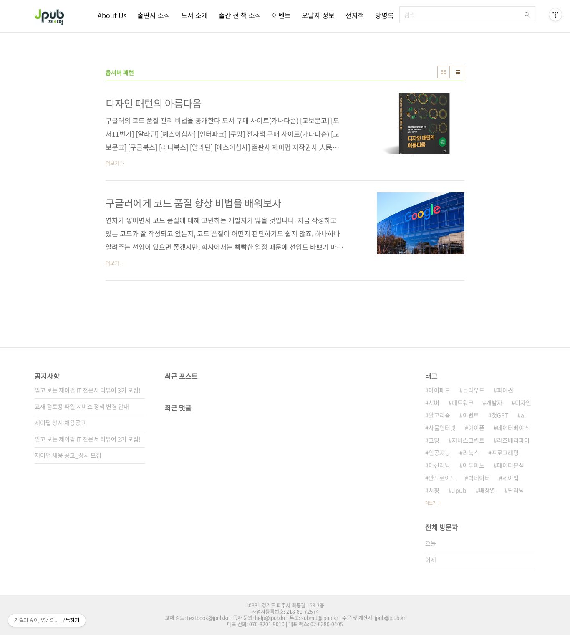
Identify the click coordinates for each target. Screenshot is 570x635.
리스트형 (458, 72)
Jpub (459, 490)
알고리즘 (439, 415)
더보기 (430, 503)
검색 (527, 15)
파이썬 (505, 390)
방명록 (384, 15)
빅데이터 (479, 477)
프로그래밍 (505, 452)
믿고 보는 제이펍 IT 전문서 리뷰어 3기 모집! (88, 390)
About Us (112, 15)
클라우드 (473, 390)
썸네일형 (443, 72)
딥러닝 (516, 490)
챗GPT (500, 415)
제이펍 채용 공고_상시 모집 (68, 455)
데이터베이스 (513, 427)
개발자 (494, 402)
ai (523, 415)
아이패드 (439, 390)
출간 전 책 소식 (240, 15)
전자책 (355, 15)
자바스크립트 (468, 440)
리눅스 (471, 452)
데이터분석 (510, 465)
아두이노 (473, 465)
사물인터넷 (442, 427)
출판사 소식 (153, 15)
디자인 (523, 402)
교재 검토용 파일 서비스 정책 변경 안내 (82, 406)
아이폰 (476, 427)
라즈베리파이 (513, 440)
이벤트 (281, 15)
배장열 (487, 490)
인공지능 (439, 452)
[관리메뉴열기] (555, 14)
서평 (434, 490)
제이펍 (510, 477)
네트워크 (463, 402)
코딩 (434, 440)
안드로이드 (442, 477)
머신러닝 (439, 465)
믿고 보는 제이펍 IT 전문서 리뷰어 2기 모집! (88, 439)
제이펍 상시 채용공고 (60, 422)
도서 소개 (194, 15)
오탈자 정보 (318, 15)
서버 (434, 402)
